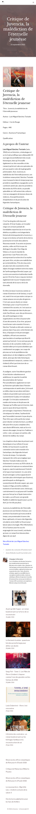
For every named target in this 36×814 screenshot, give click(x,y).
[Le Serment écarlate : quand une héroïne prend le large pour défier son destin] (18, 636)
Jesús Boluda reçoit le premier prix (18, 553)
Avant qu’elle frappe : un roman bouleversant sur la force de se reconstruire (17, 612)
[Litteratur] (3, 2)
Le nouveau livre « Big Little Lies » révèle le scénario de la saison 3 (16, 790)
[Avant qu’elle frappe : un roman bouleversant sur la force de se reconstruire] (18, 604)
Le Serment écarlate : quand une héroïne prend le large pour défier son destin (18, 643)
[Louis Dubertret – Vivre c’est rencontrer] (18, 701)
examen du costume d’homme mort (19, 550)
